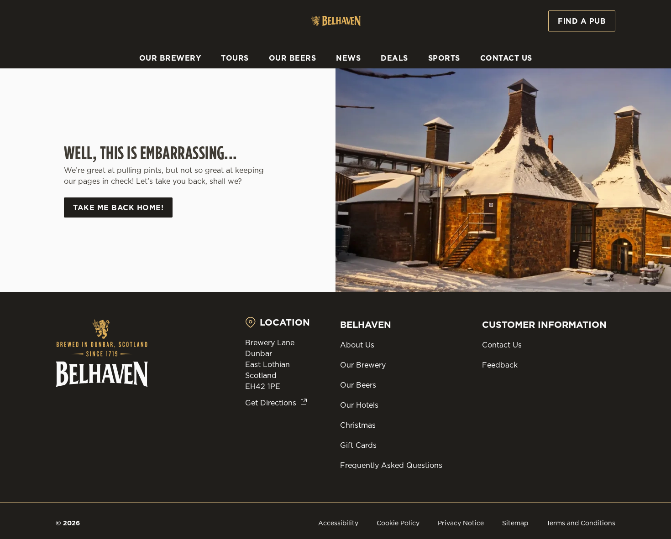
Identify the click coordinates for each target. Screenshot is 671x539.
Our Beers (358, 385)
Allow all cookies (595, 24)
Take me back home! (118, 207)
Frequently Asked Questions (391, 465)
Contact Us (502, 345)
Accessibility (338, 523)
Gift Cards (358, 445)
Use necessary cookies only (594, 54)
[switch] (262, 102)
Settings (468, 103)
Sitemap (515, 523)
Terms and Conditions (580, 523)
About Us (357, 345)
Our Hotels (359, 405)
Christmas (358, 425)
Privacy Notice (461, 523)
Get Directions (270, 403)
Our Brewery (363, 365)
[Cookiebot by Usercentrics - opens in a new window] (59, 103)
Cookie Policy (398, 523)
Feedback (500, 365)
